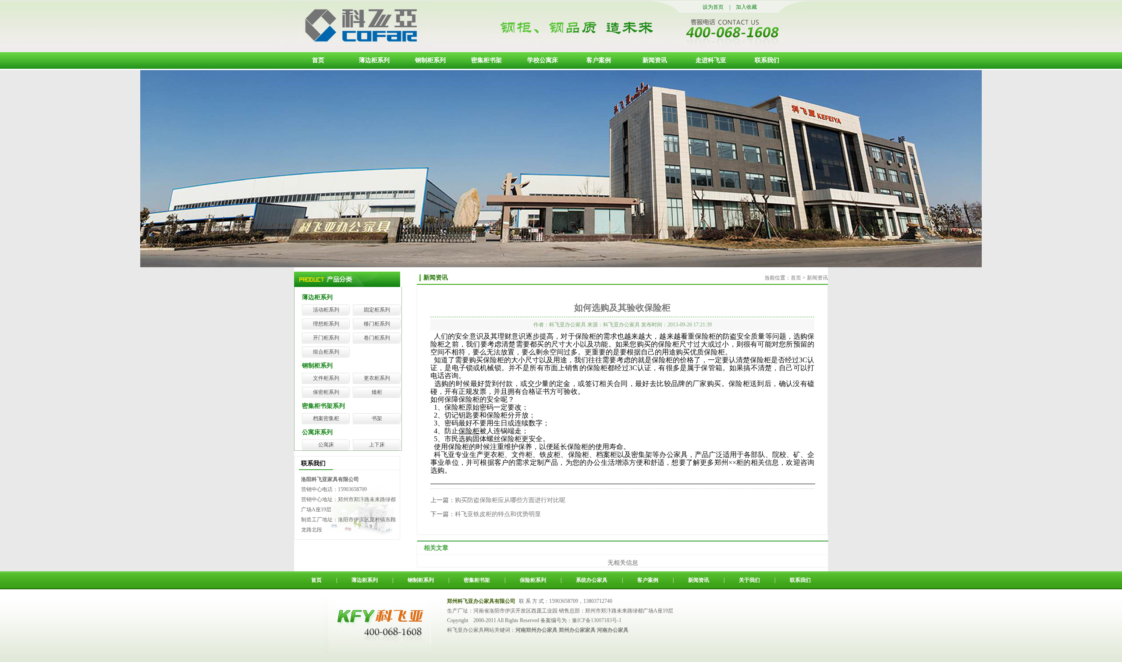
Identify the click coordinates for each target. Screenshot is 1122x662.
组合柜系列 (326, 352)
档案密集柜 (326, 418)
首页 (318, 60)
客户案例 (598, 60)
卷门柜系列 (377, 338)
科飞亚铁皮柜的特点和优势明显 (498, 514)
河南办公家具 (612, 630)
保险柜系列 (533, 580)
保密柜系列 (326, 392)
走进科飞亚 (711, 60)
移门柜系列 (377, 324)
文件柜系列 (326, 378)
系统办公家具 (591, 580)
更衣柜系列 (377, 378)
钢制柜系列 (430, 60)
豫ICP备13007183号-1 (596, 620)
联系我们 (767, 60)
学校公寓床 (542, 60)
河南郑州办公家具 (536, 630)
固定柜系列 (377, 310)
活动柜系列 (326, 310)
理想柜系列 (326, 324)
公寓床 (326, 445)
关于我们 (749, 580)
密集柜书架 (486, 60)
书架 (377, 418)
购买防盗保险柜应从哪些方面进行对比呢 (510, 500)
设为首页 (713, 7)
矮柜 (377, 392)
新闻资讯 (655, 60)
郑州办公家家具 (577, 630)
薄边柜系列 (374, 60)
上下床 (377, 445)
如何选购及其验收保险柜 (622, 307)
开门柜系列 (326, 338)
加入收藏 (746, 7)
